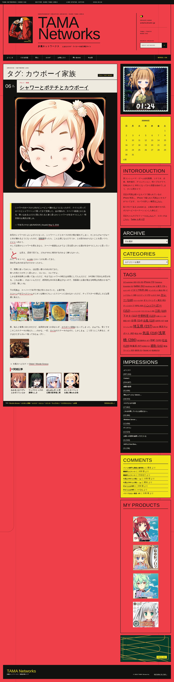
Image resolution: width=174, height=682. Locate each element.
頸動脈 (41, 238)
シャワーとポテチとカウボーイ (54, 87)
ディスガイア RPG (133, 306)
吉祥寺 (159, 321)
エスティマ (143, 295)
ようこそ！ (127, 370)
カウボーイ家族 (68, 327)
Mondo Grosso (14, 403)
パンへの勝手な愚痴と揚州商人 (134, 468)
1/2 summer (130, 282)
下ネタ (130, 315)
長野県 (138, 350)
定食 (156, 327)
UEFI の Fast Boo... (130, 444)
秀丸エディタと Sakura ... (132, 395)
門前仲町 (147, 350)
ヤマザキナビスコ (66, 403)
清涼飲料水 (143, 340)
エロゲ (48, 57)
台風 (149, 320)
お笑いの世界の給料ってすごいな (135, 436)
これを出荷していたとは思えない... (136, 411)
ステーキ (47, 403)
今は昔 (90, 57)
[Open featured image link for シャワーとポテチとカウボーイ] (60, 143)
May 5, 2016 (54, 225)
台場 (137, 320)
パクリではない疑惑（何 (131, 493)
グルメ (22, 82)
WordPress (150, 286)
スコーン (14, 293)
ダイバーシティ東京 (154, 300)
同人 (37, 57)
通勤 (156, 345)
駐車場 (156, 350)
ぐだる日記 (24, 57)
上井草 (75, 403)
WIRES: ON (162, 57)
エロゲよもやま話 (130, 403)
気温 (150, 333)
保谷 (127, 321)
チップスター (56, 403)
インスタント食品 (157, 290)
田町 (156, 340)
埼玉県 (142, 326)
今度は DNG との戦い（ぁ (132, 479)
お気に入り (62, 57)
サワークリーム (26, 293)
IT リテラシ (127, 428)
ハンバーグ (136, 311)
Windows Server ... (130, 419)
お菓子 (160, 286)
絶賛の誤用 (127, 386)
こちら (159, 201)
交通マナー (161, 316)
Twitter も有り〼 (137, 219)
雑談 (27, 82)
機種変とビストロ (129, 471)
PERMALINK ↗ (109, 403)
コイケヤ (34, 403)
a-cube (30, 259)
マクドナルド (147, 311)
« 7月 (124, 159)
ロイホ (53, 330)
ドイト (13, 242)
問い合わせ (77, 57)
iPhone (149, 282)
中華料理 (147, 315)
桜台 (138, 333)
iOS (140, 282)
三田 (160, 310)
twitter (139, 286)
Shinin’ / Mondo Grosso (38, 364)
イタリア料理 (139, 290)
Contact (126, 378)
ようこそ (10, 57)
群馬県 (146, 346)
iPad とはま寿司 (128, 486)
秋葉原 (136, 346)
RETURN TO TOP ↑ (160, 674)
